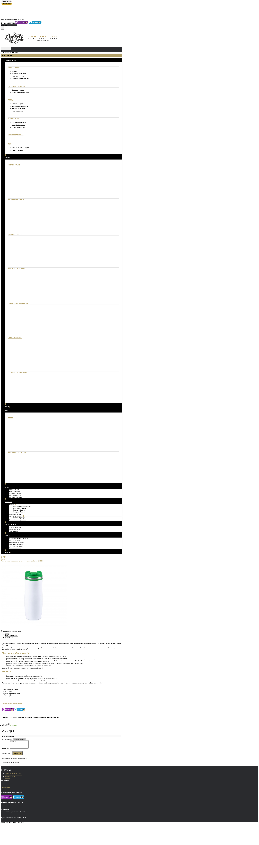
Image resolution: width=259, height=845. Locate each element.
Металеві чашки (14, 165)
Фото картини (13, 531)
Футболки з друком (15, 497)
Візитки (15, 71)
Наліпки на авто (14, 540)
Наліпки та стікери (18, 76)
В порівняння (15, 762)
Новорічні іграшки (18, 125)
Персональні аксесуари (16, 86)
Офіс (9, 144)
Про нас (7, 778)
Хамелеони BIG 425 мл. (16, 268)
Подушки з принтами (16, 544)
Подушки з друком (18, 127)
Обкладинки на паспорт (20, 92)
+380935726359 (7, 703)
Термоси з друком (18, 108)
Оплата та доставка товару (13, 773)
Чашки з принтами (15, 548)
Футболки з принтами (16, 546)
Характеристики (11, 636)
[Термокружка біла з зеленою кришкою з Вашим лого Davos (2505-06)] (34, 628)
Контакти (9, 637)
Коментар (6, 748)
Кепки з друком (14, 489)
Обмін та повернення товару (13, 775)
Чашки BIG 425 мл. (15, 338)
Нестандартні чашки (16, 199)
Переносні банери (15, 529)
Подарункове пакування (17, 372)
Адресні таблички (15, 527)
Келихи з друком (18, 104)
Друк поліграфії (14, 67)
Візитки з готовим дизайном (22, 506)
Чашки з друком (17, 111)
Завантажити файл (19, 739)
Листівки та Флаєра (19, 73)
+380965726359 (17, 703)
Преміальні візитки (19, 510)
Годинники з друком (19, 122)
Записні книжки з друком (21, 147)
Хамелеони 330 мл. (15, 234)
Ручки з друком (17, 150)
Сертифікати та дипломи (20, 78)
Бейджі (10, 418)
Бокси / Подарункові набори (18, 538)
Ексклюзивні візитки (19, 508)
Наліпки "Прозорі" (19, 518)
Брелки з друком (18, 90)
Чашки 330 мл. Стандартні (18, 303)
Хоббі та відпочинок (15, 135)
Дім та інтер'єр (13, 118)
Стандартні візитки (19, 512)
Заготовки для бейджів (17, 452)
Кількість (4, 753)
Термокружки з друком (20, 106)
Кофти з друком (14, 491)
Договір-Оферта (10, 776)
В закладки (6, 762)
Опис (7, 634)
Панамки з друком (15, 493)
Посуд (10, 100)
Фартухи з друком (15, 495)
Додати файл (7, 739)
